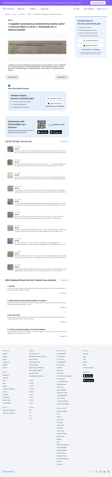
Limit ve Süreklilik (62, 411)
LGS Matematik (61, 384)
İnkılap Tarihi (6, 400)
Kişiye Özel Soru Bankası (36, 367)
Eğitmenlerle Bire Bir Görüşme (37, 356)
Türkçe (5, 391)
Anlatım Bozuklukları (62, 458)
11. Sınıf (31, 386)
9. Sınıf (31, 391)
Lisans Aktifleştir (88, 9)
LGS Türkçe (60, 387)
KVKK (84, 365)
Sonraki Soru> (62, 77)
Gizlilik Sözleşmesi (85, 53)
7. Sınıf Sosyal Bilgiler (63, 404)
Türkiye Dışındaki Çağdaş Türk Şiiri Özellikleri (27, 329)
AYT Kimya (60, 370)
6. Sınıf (31, 400)
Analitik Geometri (62, 433)
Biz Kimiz (85, 353)
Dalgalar (59, 439)
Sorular (14, 14)
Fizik (4, 380)
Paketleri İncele (102, 9)
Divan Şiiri (60, 464)
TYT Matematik (61, 353)
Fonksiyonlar (60, 425)
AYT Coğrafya (61, 379)
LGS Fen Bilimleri (61, 390)
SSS (84, 359)
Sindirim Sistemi (61, 453)
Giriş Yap (76, 9)
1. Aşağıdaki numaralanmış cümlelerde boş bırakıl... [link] (47, 14)
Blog (84, 356)
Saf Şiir (29, 14)
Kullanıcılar (21, 9)
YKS (30, 410)
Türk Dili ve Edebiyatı (9, 389)
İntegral (59, 417)
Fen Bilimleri (6, 397)
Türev (58, 414)
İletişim (85, 362)
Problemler (60, 428)
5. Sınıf (31, 403)
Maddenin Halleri (62, 450)
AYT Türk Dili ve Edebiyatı (64, 376)
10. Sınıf (31, 389)
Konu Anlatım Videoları (35, 370)
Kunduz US (6, 362)
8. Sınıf (31, 394)
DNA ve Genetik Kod (62, 444)
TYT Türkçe (60, 359)
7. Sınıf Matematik (62, 395)
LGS (30, 418)
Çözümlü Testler (34, 373)
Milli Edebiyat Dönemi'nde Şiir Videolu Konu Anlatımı (36, 280)
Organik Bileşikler (62, 447)
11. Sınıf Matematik (62, 381)
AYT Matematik (61, 362)
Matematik (6, 375)
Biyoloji (5, 386)
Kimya (4, 383)
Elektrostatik (60, 436)
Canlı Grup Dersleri (34, 362)
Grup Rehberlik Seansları (36, 376)
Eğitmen (5, 356)
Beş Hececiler (14, 315)
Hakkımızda (44, 9)
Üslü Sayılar (60, 419)
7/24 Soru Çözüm (34, 353)
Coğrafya (5, 394)
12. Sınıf (31, 383)
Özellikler (33, 9)
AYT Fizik (59, 367)
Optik (58, 442)
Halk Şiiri (59, 461)
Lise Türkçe (21, 14)
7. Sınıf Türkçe (61, 398)
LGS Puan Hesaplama (9, 413)
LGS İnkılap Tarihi (62, 392)
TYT (30, 416)
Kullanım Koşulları (97, 52)
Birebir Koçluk (33, 359)
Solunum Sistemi (61, 456)
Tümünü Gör (63, 141)
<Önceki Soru (12, 77)
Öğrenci (5, 353)
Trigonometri (60, 430)
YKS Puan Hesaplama (9, 410)
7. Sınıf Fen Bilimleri (62, 401)
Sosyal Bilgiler (7, 403)
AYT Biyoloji (60, 373)
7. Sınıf (31, 397)
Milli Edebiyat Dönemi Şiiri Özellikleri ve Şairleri (27, 301)
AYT (30, 413)
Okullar (5, 359)
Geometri (5, 378)
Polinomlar (60, 422)
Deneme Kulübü (33, 365)
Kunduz (7, 14)
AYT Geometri (61, 365)
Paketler (5, 365)
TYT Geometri (61, 356)
